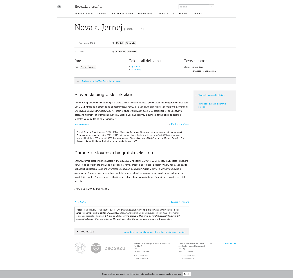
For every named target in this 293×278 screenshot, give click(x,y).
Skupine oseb (145, 13)
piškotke (131, 274)
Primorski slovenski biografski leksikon (212, 105)
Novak (84, 67)
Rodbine (183, 13)
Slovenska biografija (88, 7)
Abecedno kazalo (83, 13)
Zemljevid (197, 13)
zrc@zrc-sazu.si (187, 258)
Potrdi (186, 274)
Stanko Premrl (81, 124)
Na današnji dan (165, 13)
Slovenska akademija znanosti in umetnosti (152, 244)
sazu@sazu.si (142, 258)
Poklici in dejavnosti (122, 13)
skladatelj (136, 69)
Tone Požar (80, 202)
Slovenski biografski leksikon (211, 95)
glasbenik (136, 66)
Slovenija (130, 43)
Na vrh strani (230, 244)
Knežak (119, 43)
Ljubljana (120, 51)
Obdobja (102, 13)
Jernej (92, 67)
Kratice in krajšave (180, 124)
